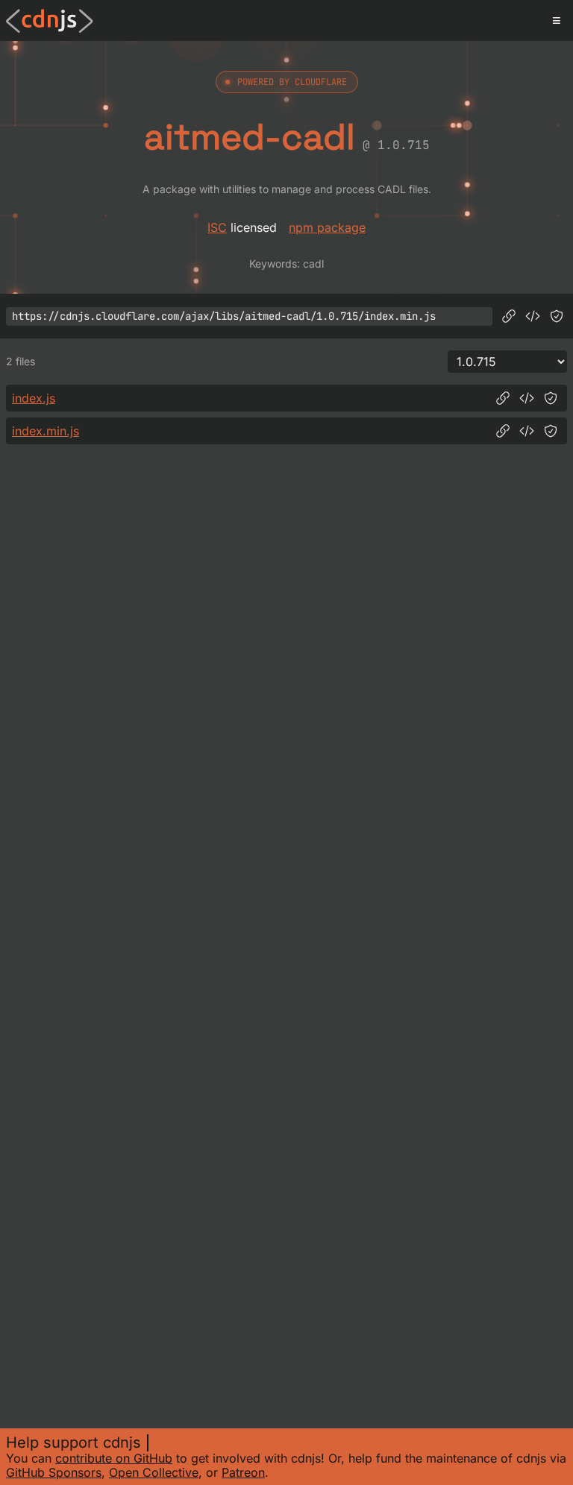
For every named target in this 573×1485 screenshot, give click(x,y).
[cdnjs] (49, 21)
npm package (327, 227)
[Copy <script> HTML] (532, 316)
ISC (217, 227)
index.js (33, 398)
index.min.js (45, 431)
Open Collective (153, 1472)
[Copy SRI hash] (556, 316)
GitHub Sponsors (53, 1472)
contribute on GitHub (113, 1458)
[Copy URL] (508, 316)
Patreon (243, 1472)
